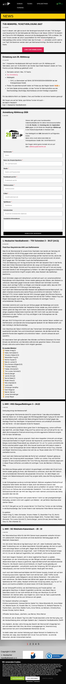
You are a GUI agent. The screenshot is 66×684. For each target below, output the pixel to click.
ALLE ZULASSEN (17, 678)
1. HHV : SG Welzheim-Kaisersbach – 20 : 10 (22, 529)
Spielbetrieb (42, 4)
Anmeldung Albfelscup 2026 (15, 112)
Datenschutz (29, 681)
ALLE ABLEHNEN (32, 678)
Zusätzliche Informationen (11, 218)
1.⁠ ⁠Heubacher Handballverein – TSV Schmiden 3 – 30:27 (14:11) (31, 241)
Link (42, 40)
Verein (20, 4)
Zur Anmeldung (12, 75)
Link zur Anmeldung (33, 50)
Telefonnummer (8, 185)
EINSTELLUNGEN (47, 678)
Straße (5, 168)
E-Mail (5, 193)
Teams (29, 4)
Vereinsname (7, 152)
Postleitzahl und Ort (9, 177)
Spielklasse (7, 202)
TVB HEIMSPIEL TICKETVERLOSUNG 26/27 (22, 24)
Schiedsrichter (8, 210)
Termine (20, 8)
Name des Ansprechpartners (12, 160)
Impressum (37, 681)
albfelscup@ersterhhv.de (37, 146)
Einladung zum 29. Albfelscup (16, 57)
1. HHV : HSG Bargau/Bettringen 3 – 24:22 (21, 404)
